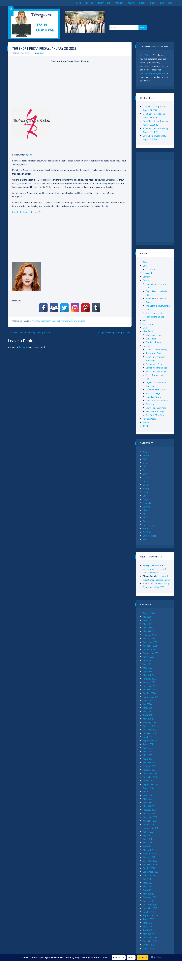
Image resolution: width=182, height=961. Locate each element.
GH (144, 496)
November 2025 (150, 646)
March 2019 (148, 934)
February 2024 (150, 722)
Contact (146, 277)
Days (145, 474)
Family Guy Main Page (156, 371)
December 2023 (150, 729)
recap (38, 321)
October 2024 (149, 693)
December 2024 (150, 686)
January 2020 (149, 901)
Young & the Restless (77, 321)
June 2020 (147, 883)
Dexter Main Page (154, 364)
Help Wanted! (146, 55)
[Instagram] (74, 307)
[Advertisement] (129, 13)
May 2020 (147, 886)
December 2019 (150, 904)
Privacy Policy (149, 419)
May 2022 (147, 799)
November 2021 (150, 821)
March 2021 (148, 850)
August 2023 (149, 744)
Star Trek (147, 532)
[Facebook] (43, 307)
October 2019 (149, 912)
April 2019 (147, 930)
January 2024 (149, 726)
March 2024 (148, 719)
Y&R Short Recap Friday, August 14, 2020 (156, 585)
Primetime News (103, 3)
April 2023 (147, 759)
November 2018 (150, 941)
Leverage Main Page (155, 389)
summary (60, 321)
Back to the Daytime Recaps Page (27, 212)
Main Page (148, 331)
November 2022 (150, 777)
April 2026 (147, 627)
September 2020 (150, 872)
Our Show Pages (153, 342)
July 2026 (147, 617)
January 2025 (149, 682)
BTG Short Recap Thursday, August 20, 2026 (155, 130)
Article (146, 455)
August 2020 (149, 875)
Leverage (147, 506)
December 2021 (150, 817)
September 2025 (150, 653)
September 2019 (150, 915)
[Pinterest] (85, 307)
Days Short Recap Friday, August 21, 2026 (154, 108)
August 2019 (148, 919)
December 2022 (150, 773)
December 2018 (150, 937)
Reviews (131, 3)
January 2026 (149, 638)
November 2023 (150, 733)
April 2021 (147, 846)
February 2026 (149, 635)
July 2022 (147, 791)
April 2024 (147, 715)
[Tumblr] (96, 307)
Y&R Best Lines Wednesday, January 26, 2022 (30, 332)
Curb (145, 470)
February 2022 (149, 810)
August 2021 (148, 832)
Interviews (119, 3)
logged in (23, 347)
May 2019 (147, 926)
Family (146, 488)
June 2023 (147, 751)
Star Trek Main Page (155, 411)
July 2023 (147, 748)
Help (170, 3)
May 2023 (147, 755)
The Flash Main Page (155, 415)
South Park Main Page (156, 408)
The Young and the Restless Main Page (155, 315)
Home (78, 3)
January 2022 (149, 813)
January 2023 (149, 770)
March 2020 (148, 893)
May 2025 (147, 668)
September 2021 (150, 828)
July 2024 (147, 704)
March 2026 (148, 631)
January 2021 (149, 857)
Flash (145, 492)
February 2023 (149, 766)
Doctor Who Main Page (156, 368)
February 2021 (149, 853)
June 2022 (147, 795)
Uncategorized (149, 536)
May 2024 (147, 711)
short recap (46, 321)
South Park (148, 528)
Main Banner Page (154, 335)
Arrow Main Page (154, 353)
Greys (145, 499)
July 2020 (147, 879)
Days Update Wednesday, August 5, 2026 (155, 137)
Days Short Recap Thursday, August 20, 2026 (156, 123)
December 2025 (150, 642)
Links (145, 327)
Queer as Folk (149, 525)
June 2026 (147, 620)
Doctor (146, 485)
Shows (153, 3)
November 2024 (150, 689)
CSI (144, 466)
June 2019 (147, 923)
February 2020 (149, 897)
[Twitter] (64, 307)
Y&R (21, 321)
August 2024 (149, 700)
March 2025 (148, 675)
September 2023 (150, 740)
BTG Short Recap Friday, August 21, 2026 (154, 115)
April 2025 (147, 671)
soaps (54, 321)
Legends (147, 503)
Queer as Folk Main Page (157, 400)
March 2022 (148, 806)
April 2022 (147, 802)
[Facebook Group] (53, 307)
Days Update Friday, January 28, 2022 (113, 332)
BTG (145, 463)
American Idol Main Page (157, 349)
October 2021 (149, 824)
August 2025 (149, 657)
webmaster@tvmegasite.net (153, 73)
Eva (30, 154)
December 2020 (150, 861)
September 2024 (150, 697)
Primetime (147, 346)
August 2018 (148, 948)
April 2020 (147, 890)
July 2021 (147, 835)
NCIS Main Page (153, 393)
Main (145, 510)
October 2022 (149, 780)
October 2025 (149, 649)
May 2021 (147, 842)
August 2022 (149, 788)
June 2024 (147, 708)
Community (148, 273)
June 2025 (147, 664)
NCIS (145, 514)
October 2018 (149, 944)
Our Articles (151, 338)
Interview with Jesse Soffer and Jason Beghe (155, 570)
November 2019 (150, 908)
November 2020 (150, 864)
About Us (89, 3)
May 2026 (147, 624)
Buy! (162, 3)
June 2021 (147, 839)
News (145, 517)
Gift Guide (150, 269)
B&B (145, 459)
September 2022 (150, 784)
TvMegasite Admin (151, 565)
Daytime (32, 321)
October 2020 (149, 868)
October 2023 (149, 737)
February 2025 (149, 678)
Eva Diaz (40, 53)
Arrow (145, 452)
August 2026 (149, 613)
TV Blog (142, 3)
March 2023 (148, 762)
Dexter (146, 481)
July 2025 (147, 660)
